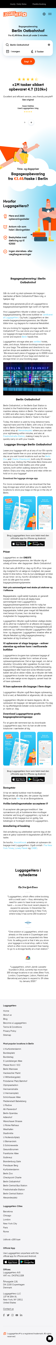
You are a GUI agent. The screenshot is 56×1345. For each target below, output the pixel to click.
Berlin (24, 336)
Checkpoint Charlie (12, 1177)
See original (28, 99)
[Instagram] (12, 1315)
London (6, 1219)
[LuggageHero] (15, 15)
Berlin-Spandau (10, 1113)
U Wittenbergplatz (11, 1077)
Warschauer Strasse (12, 1121)
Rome (6, 1231)
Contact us (8, 1308)
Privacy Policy (9, 1030)
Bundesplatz (9, 1052)
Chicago (7, 1215)
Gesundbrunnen (10, 1149)
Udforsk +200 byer (12, 1239)
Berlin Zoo (8, 1173)
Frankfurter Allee (11, 1153)
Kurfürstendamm (11, 1169)
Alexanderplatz (10, 1197)
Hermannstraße (10, 1089)
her (18, 798)
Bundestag (8, 1056)
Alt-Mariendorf (10, 1109)
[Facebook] (4, 1315)
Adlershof (7, 1117)
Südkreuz (7, 1157)
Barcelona (8, 1211)
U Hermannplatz (11, 1093)
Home (6, 1010)
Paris (5, 1227)
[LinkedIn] (21, 1315)
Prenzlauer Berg (10, 1165)
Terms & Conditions (12, 1026)
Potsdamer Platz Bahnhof (15, 1081)
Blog (5, 1018)
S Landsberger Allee (12, 1060)
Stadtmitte (8, 1133)
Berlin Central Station (13, 1193)
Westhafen (8, 1129)
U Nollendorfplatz (11, 1137)
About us (7, 1014)
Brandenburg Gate (12, 1161)
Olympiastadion (10, 1085)
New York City (10, 1223)
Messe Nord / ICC (11, 1064)
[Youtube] (17, 1315)
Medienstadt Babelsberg (14, 1101)
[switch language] (44, 14)
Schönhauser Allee (12, 1097)
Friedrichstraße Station (14, 1189)
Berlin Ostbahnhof (11, 1181)
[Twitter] (8, 1315)
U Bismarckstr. (10, 1141)
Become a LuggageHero (15, 1022)
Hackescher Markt (12, 1072)
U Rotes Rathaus (11, 1125)
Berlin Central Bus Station (15, 1185)
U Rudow (7, 1105)
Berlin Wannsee (10, 1068)
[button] (49, 1338)
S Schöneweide (10, 1145)
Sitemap (7, 1034)
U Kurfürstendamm (12, 1048)
